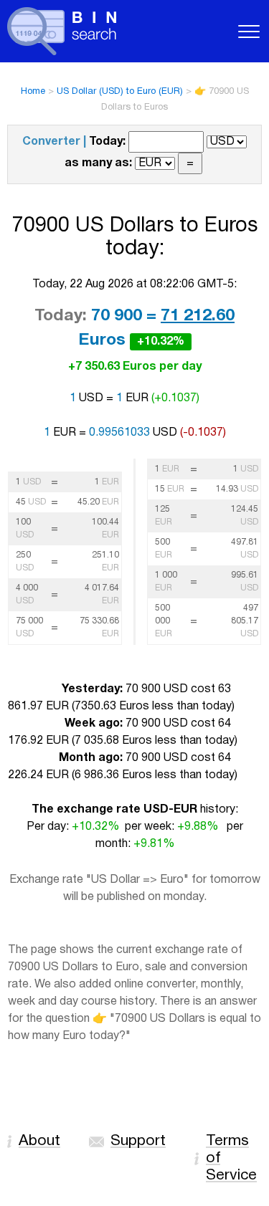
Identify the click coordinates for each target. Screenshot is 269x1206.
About (39, 1141)
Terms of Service (231, 1158)
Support (138, 1141)
